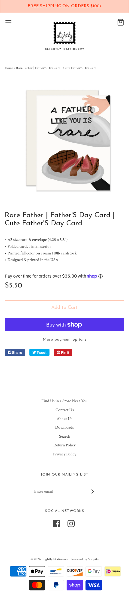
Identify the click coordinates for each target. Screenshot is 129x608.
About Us (64, 418)
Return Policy (64, 445)
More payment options (64, 339)
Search (64, 436)
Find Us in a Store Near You (64, 401)
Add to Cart (64, 307)
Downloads (64, 427)
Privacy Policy (64, 454)
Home (9, 68)
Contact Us (65, 410)
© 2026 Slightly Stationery (49, 559)
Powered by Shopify (84, 559)
